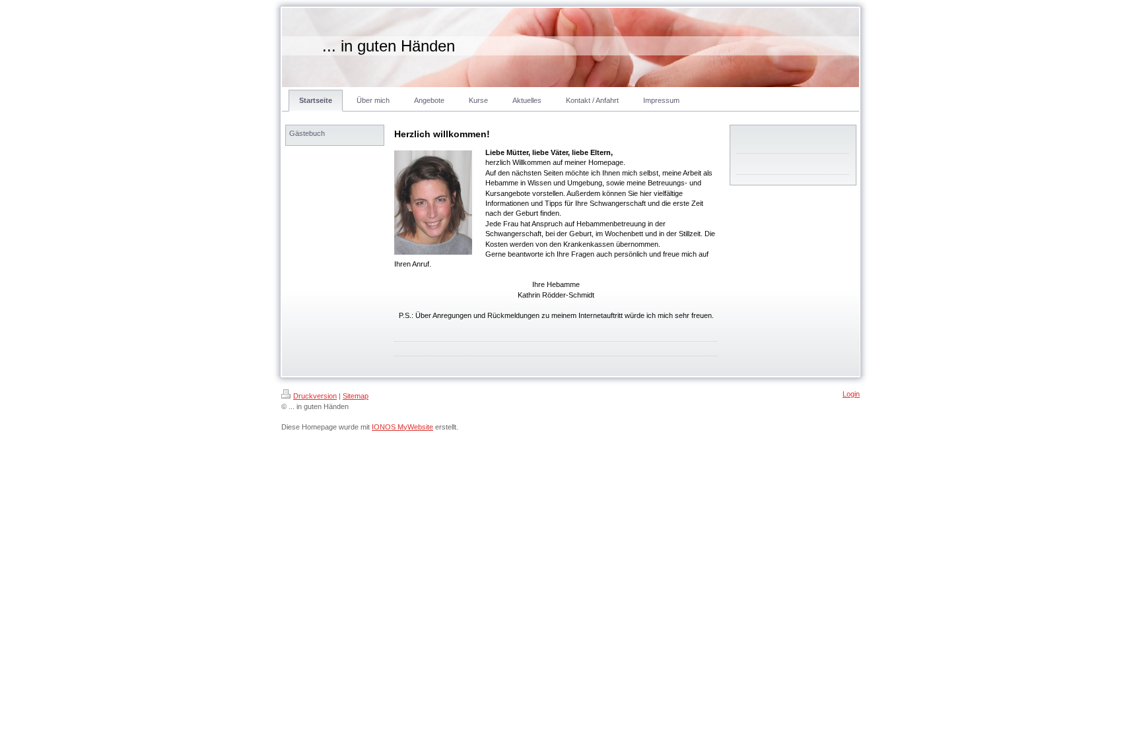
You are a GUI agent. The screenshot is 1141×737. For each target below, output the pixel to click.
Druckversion (315, 396)
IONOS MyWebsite (402, 427)
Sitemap (355, 396)
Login (851, 394)
